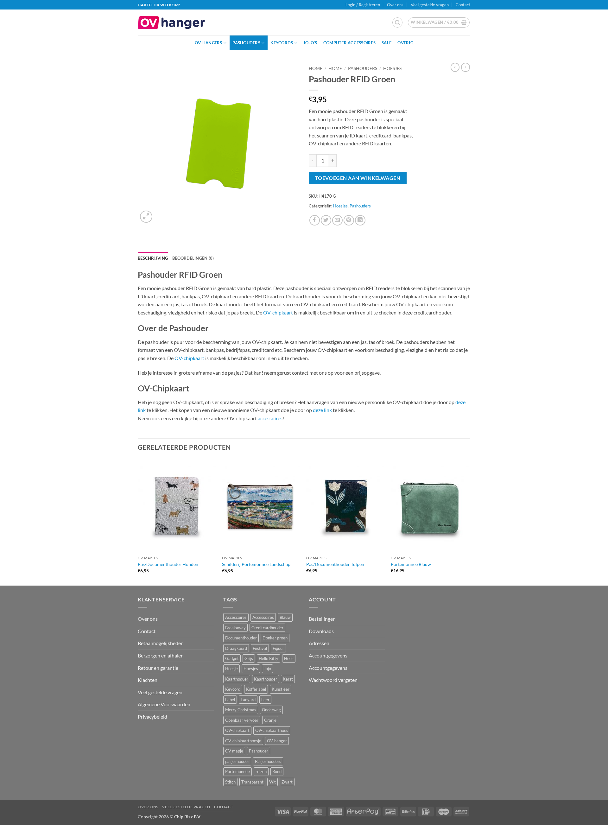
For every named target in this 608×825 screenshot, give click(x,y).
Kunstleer (280, 689)
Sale (386, 42)
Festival (260, 648)
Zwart (287, 781)
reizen (261, 771)
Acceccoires (236, 617)
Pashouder (258, 750)
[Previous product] (465, 67)
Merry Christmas (240, 709)
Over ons (395, 4)
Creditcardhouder (267, 627)
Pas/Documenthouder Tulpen (335, 564)
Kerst (288, 679)
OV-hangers (208, 42)
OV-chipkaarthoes (271, 730)
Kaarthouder (265, 679)
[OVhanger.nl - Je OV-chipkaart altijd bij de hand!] (171, 22)
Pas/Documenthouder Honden (168, 564)
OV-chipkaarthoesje (243, 740)
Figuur (278, 648)
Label (230, 699)
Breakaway (235, 627)
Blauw (285, 617)
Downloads (321, 631)
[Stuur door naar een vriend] (337, 220)
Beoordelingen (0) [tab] (193, 258)
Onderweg (271, 709)
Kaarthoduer (236, 679)
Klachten (147, 680)
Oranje (270, 720)
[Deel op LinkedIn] (360, 220)
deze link (322, 410)
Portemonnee (237, 771)
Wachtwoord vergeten (333, 680)
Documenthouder (241, 637)
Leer (265, 699)
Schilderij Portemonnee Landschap (256, 564)
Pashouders (246, 42)
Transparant (252, 781)
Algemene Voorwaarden (164, 704)
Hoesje (231, 668)
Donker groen (275, 637)
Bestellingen (322, 619)
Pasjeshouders (268, 761)
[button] (397, 22)
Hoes (289, 658)
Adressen (319, 643)
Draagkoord (236, 648)
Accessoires (263, 617)
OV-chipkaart (278, 312)
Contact (463, 4)
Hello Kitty (268, 658)
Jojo (267, 668)
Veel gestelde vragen (430, 4)
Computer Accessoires (349, 42)
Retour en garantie (158, 668)
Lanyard (248, 699)
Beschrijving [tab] (153, 258)
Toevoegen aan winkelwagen (358, 178)
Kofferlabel (256, 689)
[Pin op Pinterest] (349, 220)
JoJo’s (310, 42)
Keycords (281, 42)
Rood (277, 771)
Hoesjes (392, 68)
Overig (405, 42)
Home (315, 68)
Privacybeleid (152, 717)
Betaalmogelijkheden (161, 643)
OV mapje (234, 750)
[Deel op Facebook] (314, 220)
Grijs (248, 658)
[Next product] (455, 67)
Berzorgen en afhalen (161, 655)
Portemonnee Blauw (411, 564)
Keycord (232, 689)
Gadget (232, 658)
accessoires (270, 418)
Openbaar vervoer (241, 720)
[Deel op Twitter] (326, 220)
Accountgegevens (328, 655)
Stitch (230, 781)
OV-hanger (277, 740)
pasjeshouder (237, 761)
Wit (272, 781)
